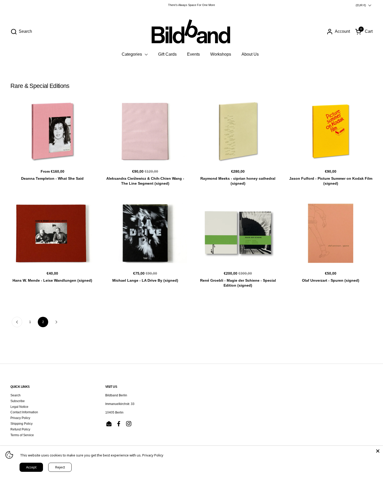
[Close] (377, 451)
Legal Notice (19, 407)
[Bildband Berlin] (191, 31)
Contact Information (24, 412)
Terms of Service (22, 435)
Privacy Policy (20, 418)
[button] (21, 31)
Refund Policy (20, 429)
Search (15, 395)
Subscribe (17, 401)
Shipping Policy (21, 424)
